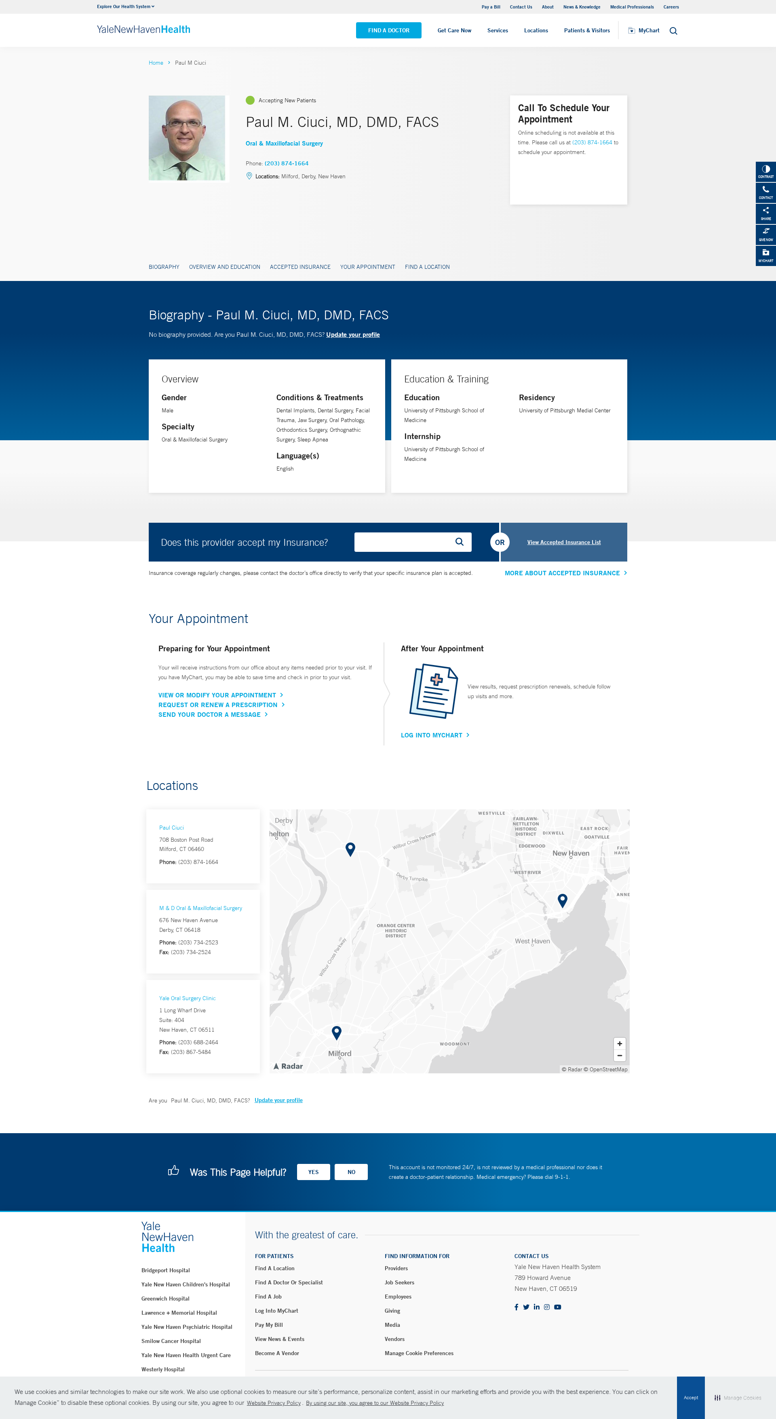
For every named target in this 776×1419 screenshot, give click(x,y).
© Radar (572, 1069)
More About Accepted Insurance (562, 573)
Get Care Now (454, 30)
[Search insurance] (462, 542)
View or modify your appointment (217, 695)
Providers (396, 1268)
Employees (398, 1296)
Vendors (395, 1339)
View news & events (279, 1339)
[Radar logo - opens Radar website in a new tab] (288, 1065)
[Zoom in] (620, 1043)
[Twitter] (526, 1308)
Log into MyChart (276, 1310)
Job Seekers (399, 1282)
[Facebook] (517, 1308)
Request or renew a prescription (218, 704)
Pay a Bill (491, 7)
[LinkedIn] (537, 1308)
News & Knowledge (582, 7)
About (548, 7)
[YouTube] (557, 1308)
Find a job (268, 1296)
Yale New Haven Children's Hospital (185, 1284)
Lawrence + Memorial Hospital (179, 1312)
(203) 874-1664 (287, 163)
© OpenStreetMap (606, 1069)
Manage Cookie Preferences (419, 1353)
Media (392, 1324)
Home (156, 62)
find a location (275, 1268)
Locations (536, 30)
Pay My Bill (269, 1324)
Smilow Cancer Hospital (171, 1341)
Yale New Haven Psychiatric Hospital (186, 1326)
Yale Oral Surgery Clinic (187, 998)
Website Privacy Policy (274, 1402)
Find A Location (427, 266)
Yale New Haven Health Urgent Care (186, 1355)
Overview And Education (224, 266)
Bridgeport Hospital (165, 1270)
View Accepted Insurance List (564, 542)
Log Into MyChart (431, 735)
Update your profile (353, 334)
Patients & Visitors (587, 30)
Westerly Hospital (163, 1369)
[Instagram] (547, 1308)
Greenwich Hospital (165, 1298)
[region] (450, 941)
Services (497, 30)
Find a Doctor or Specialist (289, 1282)
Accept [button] (691, 1397)
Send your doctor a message (209, 714)
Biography (164, 266)
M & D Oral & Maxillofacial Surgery (200, 908)
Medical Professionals (632, 7)
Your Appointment (367, 266)
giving (392, 1310)
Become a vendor (277, 1353)
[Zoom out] (620, 1055)
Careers (671, 7)
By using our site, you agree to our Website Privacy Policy (375, 1402)
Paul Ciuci (171, 827)
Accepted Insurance (300, 266)
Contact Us (521, 7)
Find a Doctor (388, 30)
